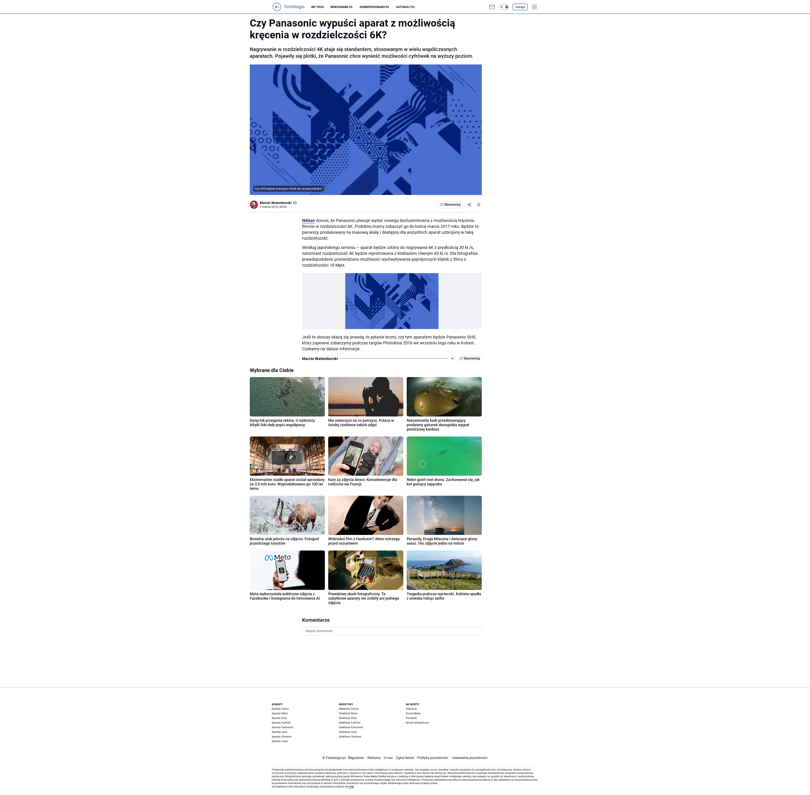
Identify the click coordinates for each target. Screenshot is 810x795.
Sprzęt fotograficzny (417, 722)
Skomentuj (452, 205)
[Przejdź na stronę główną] (277, 10)
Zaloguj (520, 7)
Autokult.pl (405, 7)
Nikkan (308, 220)
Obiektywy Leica (348, 732)
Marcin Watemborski (276, 203)
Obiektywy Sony (348, 718)
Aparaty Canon (280, 708)
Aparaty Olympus (282, 736)
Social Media (413, 713)
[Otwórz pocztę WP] (492, 7)
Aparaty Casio (280, 741)
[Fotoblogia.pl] (297, 7)
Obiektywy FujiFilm (349, 722)
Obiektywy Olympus (350, 736)
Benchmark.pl (342, 7)
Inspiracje (411, 708)
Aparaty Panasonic (283, 727)
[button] (504, 6)
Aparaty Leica (279, 732)
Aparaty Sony (279, 718)
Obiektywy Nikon (348, 713)
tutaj (351, 786)
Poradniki (411, 718)
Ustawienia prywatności (468, 758)
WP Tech (317, 7)
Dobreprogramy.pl (374, 7)
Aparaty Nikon (280, 713)
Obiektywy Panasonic (351, 727)
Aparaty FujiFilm (281, 722)
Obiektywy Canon (349, 708)
